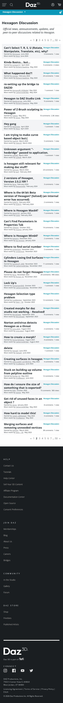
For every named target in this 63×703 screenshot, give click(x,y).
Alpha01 (15, 351)
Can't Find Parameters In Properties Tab (20, 222)
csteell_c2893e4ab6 (19, 416)
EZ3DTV (15, 202)
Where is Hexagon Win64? (21, 235)
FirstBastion (20, 364)
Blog (5, 535)
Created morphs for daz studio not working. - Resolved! (24, 310)
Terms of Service (32, 689)
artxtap (15, 76)
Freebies (7, 618)
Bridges (7, 560)
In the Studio (9, 579)
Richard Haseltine (22, 67)
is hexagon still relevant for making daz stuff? (22, 165)
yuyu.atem (16, 329)
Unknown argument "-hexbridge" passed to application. (26, 150)
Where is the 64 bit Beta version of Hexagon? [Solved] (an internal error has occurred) (31, 196)
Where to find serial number (22, 246)
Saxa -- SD (19, 302)
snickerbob (16, 249)
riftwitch (15, 227)
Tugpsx (15, 116)
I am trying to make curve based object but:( (21, 136)
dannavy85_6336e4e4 (20, 90)
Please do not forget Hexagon (23, 272)
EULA (6, 692)
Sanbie (18, 393)
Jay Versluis (20, 240)
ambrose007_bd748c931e (21, 362)
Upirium (15, 170)
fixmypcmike (20, 186)
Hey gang (10, 124)
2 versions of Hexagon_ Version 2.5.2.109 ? (19, 179)
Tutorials (7, 472)
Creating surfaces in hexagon (23, 359)
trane (18, 215)
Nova (18, 56)
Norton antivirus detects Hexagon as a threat (20, 324)
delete (8, 348)
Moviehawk (16, 315)
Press (6, 547)
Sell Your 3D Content (13, 484)
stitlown (15, 430)
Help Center (9, 478)
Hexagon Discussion (13, 12)
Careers (7, 554)
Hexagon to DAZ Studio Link (22, 98)
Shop (6, 611)
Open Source (10, 503)
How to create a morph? (20, 337)
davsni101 (16, 213)
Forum (6, 592)
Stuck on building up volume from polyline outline (23, 371)
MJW (14, 390)
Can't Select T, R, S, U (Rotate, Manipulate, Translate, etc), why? (26, 49)
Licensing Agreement (13, 689)
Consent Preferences (13, 509)
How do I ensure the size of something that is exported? (22, 385)
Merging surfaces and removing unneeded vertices (23, 425)
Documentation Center (14, 496)
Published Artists (11, 624)
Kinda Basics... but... (17, 62)
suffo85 (15, 155)
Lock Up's (10, 283)
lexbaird (15, 238)
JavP (17, 172)
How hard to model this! (20, 413)
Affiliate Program (11, 490)
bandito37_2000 (18, 264)
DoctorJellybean (18, 340)
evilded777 (16, 65)
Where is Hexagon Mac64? (21, 210)
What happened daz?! (18, 73)
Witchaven (16, 54)
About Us (8, 541)
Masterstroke (17, 101)
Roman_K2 (20, 277)
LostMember (17, 300)
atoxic (18, 118)
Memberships (10, 529)
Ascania (19, 230)
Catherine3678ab (22, 92)
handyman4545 (18, 286)
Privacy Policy (47, 689)
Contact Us (9, 465)
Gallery (7, 586)
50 (56, 40)
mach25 (15, 141)
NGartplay (16, 127)
